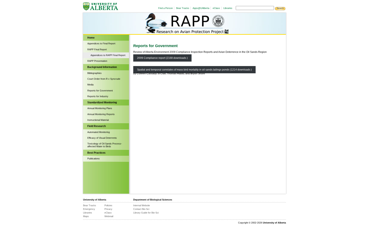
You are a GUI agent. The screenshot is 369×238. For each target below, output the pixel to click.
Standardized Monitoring (102, 102)
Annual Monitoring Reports (101, 114)
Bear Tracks (182, 8)
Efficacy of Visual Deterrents (102, 138)
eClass (216, 8)
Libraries (227, 8)
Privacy (108, 209)
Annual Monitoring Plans (99, 108)
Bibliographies (94, 73)
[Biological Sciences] (117, 27)
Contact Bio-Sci (141, 209)
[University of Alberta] (101, 6)
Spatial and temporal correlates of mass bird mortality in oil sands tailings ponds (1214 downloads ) (194, 69)
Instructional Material (98, 120)
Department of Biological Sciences (152, 199)
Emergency (89, 209)
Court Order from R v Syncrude (103, 79)
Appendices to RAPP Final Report (108, 55)
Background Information (102, 67)
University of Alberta (94, 199)
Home (91, 37)
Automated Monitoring (98, 132)
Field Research (96, 126)
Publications (93, 158)
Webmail (108, 216)
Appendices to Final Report (101, 43)
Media (90, 84)
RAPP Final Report (97, 49)
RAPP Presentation (97, 61)
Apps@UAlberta (201, 8)
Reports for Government (100, 90)
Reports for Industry (97, 96)
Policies (108, 205)
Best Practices (96, 152)
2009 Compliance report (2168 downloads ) (162, 57)
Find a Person (165, 8)
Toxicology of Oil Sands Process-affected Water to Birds (104, 145)
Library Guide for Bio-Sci (146, 212)
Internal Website (141, 205)
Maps (86, 216)
